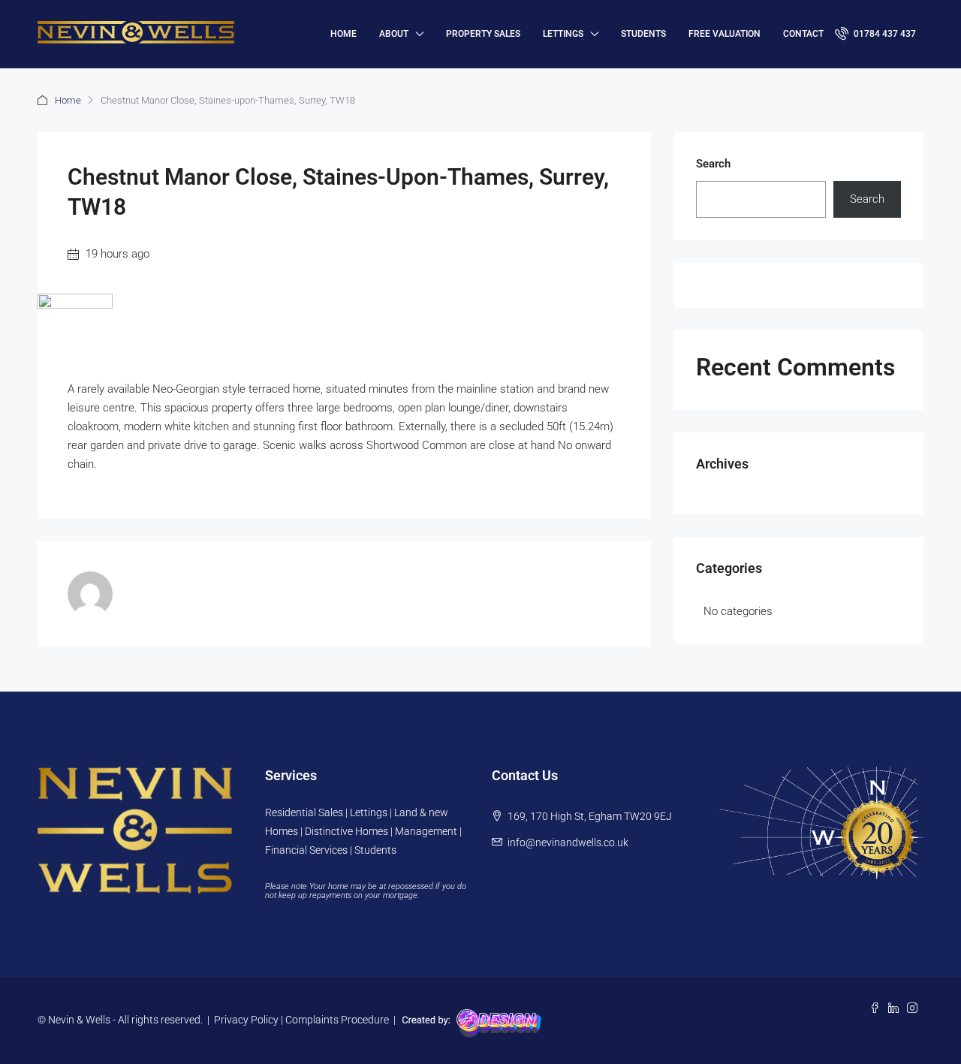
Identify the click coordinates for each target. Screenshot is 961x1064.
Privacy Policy (246, 1020)
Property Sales (483, 34)
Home (68, 100)
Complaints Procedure (337, 1020)
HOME (343, 34)
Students (643, 34)
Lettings (563, 34)
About (393, 34)
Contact (803, 34)
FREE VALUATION (724, 34)
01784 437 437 (883, 34)
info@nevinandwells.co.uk (568, 842)
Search (713, 163)
